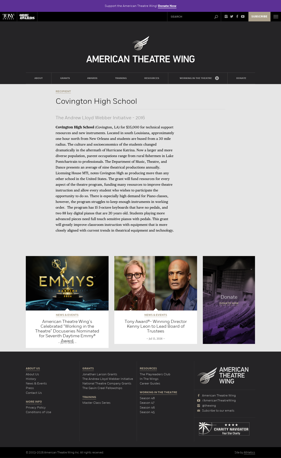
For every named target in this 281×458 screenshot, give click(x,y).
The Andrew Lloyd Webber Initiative (107, 379)
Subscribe (259, 16)
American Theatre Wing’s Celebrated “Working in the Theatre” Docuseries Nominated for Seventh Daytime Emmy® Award (67, 331)
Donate (229, 300)
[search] (216, 17)
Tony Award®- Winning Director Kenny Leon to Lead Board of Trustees (156, 326)
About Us (32, 374)
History (31, 379)
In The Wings (149, 379)
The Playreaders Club (155, 374)
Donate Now (167, 6)
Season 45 (147, 412)
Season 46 (147, 407)
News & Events (36, 383)
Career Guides (150, 383)
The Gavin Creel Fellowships (102, 388)
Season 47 (147, 402)
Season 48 (147, 398)
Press (30, 388)
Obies (27, 16)
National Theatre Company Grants (106, 383)
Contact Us (34, 393)
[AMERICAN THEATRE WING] (140, 49)
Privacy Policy (36, 407)
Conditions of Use (38, 412)
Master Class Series (96, 402)
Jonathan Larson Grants (99, 374)
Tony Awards (8, 16)
